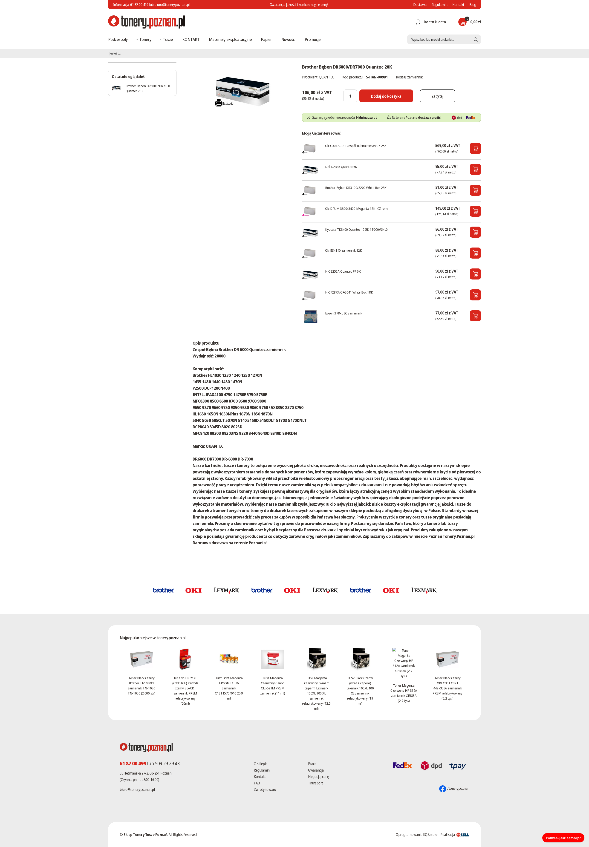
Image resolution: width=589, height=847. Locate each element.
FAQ (257, 783)
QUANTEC (326, 77)
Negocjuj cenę (318, 776)
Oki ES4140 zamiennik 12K (343, 250)
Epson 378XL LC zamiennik (343, 313)
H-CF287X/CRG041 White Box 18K (349, 292)
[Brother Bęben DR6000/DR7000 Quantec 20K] (242, 90)
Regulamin (440, 4)
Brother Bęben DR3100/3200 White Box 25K (355, 187)
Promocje (313, 39)
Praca (312, 763)
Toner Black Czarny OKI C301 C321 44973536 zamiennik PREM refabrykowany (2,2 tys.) (447, 688)
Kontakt (458, 4)
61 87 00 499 (139, 4)
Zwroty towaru (265, 789)
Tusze (168, 39)
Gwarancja (316, 770)
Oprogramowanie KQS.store (416, 834)
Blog (472, 4)
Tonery (145, 39)
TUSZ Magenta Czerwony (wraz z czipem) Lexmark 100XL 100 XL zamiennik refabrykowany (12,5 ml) (316, 693)
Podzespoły (118, 39)
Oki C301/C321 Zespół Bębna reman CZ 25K (355, 145)
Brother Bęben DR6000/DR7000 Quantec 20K (148, 88)
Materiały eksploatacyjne (230, 39)
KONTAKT (191, 39)
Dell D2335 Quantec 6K (341, 166)
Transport (315, 783)
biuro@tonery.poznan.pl (137, 789)
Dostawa (420, 4)
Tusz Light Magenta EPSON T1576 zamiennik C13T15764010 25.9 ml (229, 688)
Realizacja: (448, 834)
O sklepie (260, 763)
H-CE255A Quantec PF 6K (343, 271)
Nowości (288, 39)
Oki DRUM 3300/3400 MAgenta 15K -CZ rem (356, 208)
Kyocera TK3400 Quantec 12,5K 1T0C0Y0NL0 (356, 229)
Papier (266, 39)
